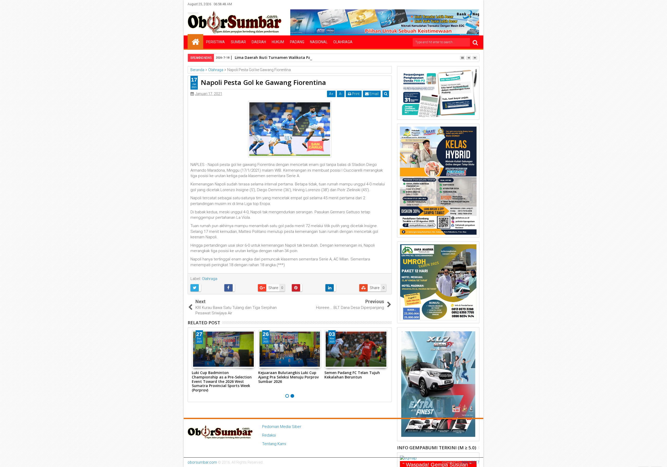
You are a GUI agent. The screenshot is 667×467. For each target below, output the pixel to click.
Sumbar (238, 42)
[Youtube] (475, 4)
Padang (297, 42)
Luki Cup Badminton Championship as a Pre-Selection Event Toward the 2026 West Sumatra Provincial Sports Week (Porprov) (222, 381)
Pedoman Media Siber (281, 426)
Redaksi (269, 435)
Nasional (319, 42)
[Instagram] (459, 4)
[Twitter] (451, 4)
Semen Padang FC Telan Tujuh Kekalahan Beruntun (352, 374)
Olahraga (343, 42)
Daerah (259, 42)
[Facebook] (443, 4)
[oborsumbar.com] (195, 41)
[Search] (475, 42)
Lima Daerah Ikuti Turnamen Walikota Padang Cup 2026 (286, 57)
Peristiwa (215, 42)
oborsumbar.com (202, 462)
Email (374, 94)
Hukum (278, 42)
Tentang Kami (274, 443)
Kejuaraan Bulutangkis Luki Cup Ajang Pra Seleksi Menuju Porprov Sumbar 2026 (288, 377)
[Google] (467, 4)
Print (355, 94)
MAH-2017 (470, 462)
